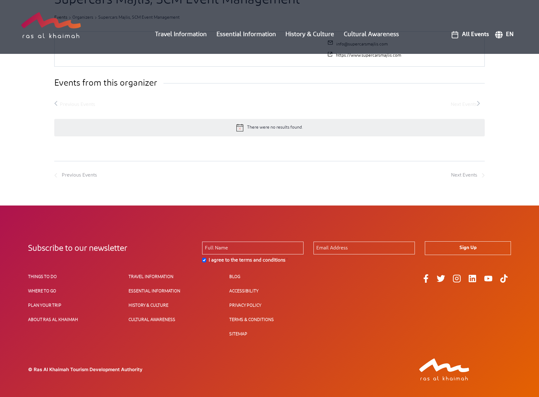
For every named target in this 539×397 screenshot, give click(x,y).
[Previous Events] (74, 104)
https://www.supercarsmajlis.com (368, 55)
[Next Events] (465, 104)
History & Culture (309, 34)
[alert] (269, 127)
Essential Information (246, 34)
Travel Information (181, 34)
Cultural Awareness (371, 34)
